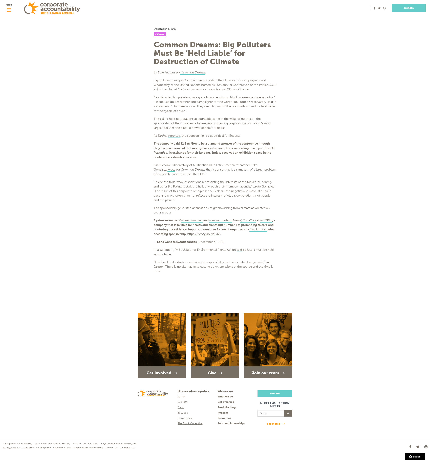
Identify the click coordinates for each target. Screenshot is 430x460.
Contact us (111, 447)
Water (181, 396)
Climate (159, 34)
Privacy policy (43, 447)
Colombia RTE (127, 447)
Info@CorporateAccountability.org (118, 443)
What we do (225, 396)
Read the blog (227, 407)
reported (174, 136)
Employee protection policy (88, 447)
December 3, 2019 (211, 242)
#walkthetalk (258, 229)
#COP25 (266, 220)
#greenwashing (192, 220)
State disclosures (62, 447)
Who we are (225, 391)
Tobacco (183, 412)
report (259, 148)
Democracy (185, 418)
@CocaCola (248, 220)
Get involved (226, 401)
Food (181, 407)
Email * (263, 412)
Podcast (223, 412)
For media (274, 423)
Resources (224, 418)
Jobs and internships (231, 423)
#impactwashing (220, 220)
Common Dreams (192, 72)
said (270, 102)
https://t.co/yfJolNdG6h (204, 234)
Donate (409, 7)
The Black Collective (190, 423)
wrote (171, 169)
